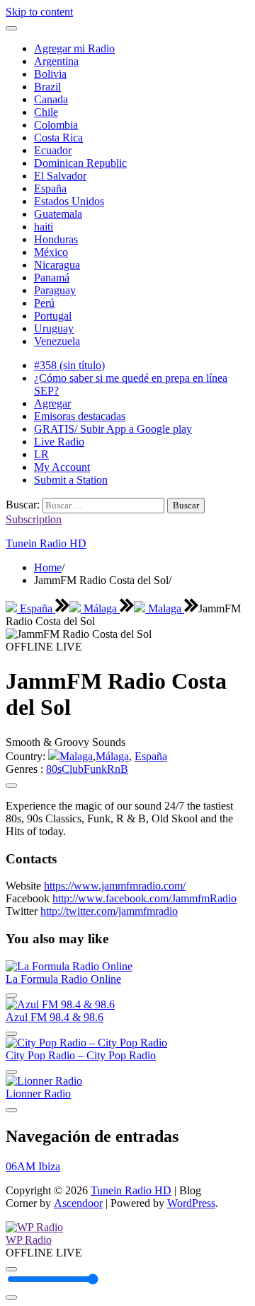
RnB (117, 769)
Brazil (47, 87)
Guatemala (58, 214)
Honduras (56, 239)
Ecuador (53, 150)
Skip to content (39, 12)
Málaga (100, 608)
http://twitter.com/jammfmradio (109, 911)
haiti (43, 227)
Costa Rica (58, 138)
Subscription (34, 519)
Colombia (56, 125)
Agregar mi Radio (74, 48)
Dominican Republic (80, 163)
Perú (44, 303)
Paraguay (55, 290)
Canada (51, 99)
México (51, 252)
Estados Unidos (69, 201)
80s (54, 769)
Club (73, 769)
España (50, 188)
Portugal (53, 316)
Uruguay (54, 328)
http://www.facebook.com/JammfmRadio (144, 898)
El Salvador (60, 176)
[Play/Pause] (11, 1269)
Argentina (56, 61)
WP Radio (29, 1240)
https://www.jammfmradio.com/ (115, 886)
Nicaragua (57, 265)
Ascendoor (78, 1203)
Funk (95, 769)
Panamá (51, 278)
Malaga (164, 608)
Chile (46, 112)
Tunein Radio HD (46, 543)
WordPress (191, 1203)
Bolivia (50, 74)
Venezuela (57, 341)
